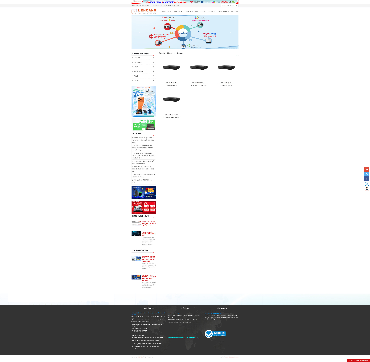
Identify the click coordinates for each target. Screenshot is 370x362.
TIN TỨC (210, 12)
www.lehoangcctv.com (232, 357)
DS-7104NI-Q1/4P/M (198, 83)
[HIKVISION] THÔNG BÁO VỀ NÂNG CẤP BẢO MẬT (149, 234)
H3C (196, 12)
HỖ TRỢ (234, 12)
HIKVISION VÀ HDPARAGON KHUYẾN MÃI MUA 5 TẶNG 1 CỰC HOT (143, 169)
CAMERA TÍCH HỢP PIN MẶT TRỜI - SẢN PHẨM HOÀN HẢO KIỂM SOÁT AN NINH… (143, 155)
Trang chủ (162, 53)
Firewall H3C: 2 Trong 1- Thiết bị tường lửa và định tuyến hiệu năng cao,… (143, 140)
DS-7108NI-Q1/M (226, 83)
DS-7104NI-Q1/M (171, 83)
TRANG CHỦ (165, 12)
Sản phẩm (170, 53)
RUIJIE (202, 12)
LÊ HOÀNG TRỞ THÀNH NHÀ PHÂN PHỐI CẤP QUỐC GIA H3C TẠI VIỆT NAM (142, 148)
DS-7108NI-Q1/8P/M (171, 115)
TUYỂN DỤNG (222, 12)
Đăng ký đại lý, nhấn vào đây (359, 360)
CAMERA (189, 12)
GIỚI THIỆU (178, 12)
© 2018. (139, 357)
